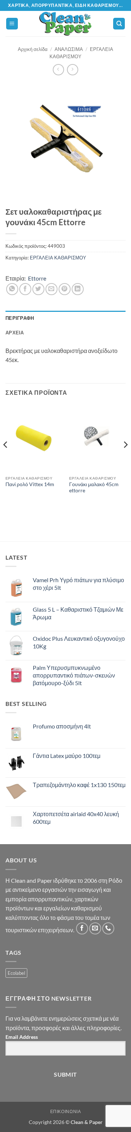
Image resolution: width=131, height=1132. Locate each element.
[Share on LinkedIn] (78, 289)
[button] (12, 24)
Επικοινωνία (65, 1111)
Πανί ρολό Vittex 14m (29, 484)
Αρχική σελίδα (33, 49)
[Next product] (58, 69)
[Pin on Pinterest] (65, 289)
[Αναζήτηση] (119, 24)
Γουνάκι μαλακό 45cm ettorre (94, 487)
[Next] (125, 459)
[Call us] (108, 928)
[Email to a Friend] (51, 289)
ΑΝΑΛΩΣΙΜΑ (69, 49)
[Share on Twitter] (38, 289)
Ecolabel (16, 973)
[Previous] (5, 459)
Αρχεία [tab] (14, 332)
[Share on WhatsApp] (12, 289)
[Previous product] (72, 69)
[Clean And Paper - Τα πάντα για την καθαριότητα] (65, 23)
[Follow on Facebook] (82, 928)
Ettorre (37, 278)
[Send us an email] (95, 928)
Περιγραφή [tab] (19, 318)
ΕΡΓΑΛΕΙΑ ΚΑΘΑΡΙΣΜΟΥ (58, 258)
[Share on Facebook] (25, 289)
